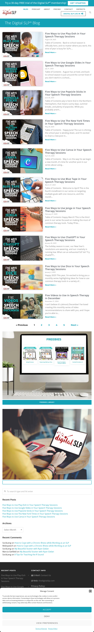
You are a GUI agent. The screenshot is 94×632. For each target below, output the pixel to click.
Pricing (57, 9)
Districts (80, 9)
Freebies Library (47, 402)
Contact (68, 9)
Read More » (50, 52)
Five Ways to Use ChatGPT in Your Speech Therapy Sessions (65, 239)
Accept (47, 609)
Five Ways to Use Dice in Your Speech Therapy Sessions (67, 268)
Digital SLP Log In (72, 14)
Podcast (36, 9)
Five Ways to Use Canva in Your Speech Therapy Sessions (68, 151)
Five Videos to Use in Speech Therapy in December (67, 297)
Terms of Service (41, 629)
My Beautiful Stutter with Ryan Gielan (32, 548)
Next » (74, 325)
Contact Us (45, 575)
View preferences (47, 623)
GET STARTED (78, 3)
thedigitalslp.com (47, 580)
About (47, 9)
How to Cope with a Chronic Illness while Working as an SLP (42, 542)
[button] (90, 591)
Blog (25, 9)
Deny (47, 616)
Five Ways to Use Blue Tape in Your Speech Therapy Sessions (66, 180)
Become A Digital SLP (47, 482)
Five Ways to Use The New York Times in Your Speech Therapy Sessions (67, 122)
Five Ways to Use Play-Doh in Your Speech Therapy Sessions (65, 35)
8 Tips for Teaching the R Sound (29, 554)
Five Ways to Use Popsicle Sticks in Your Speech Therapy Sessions (65, 93)
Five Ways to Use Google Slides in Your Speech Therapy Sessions (68, 64)
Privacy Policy (52, 629)
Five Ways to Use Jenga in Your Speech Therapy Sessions (68, 209)
